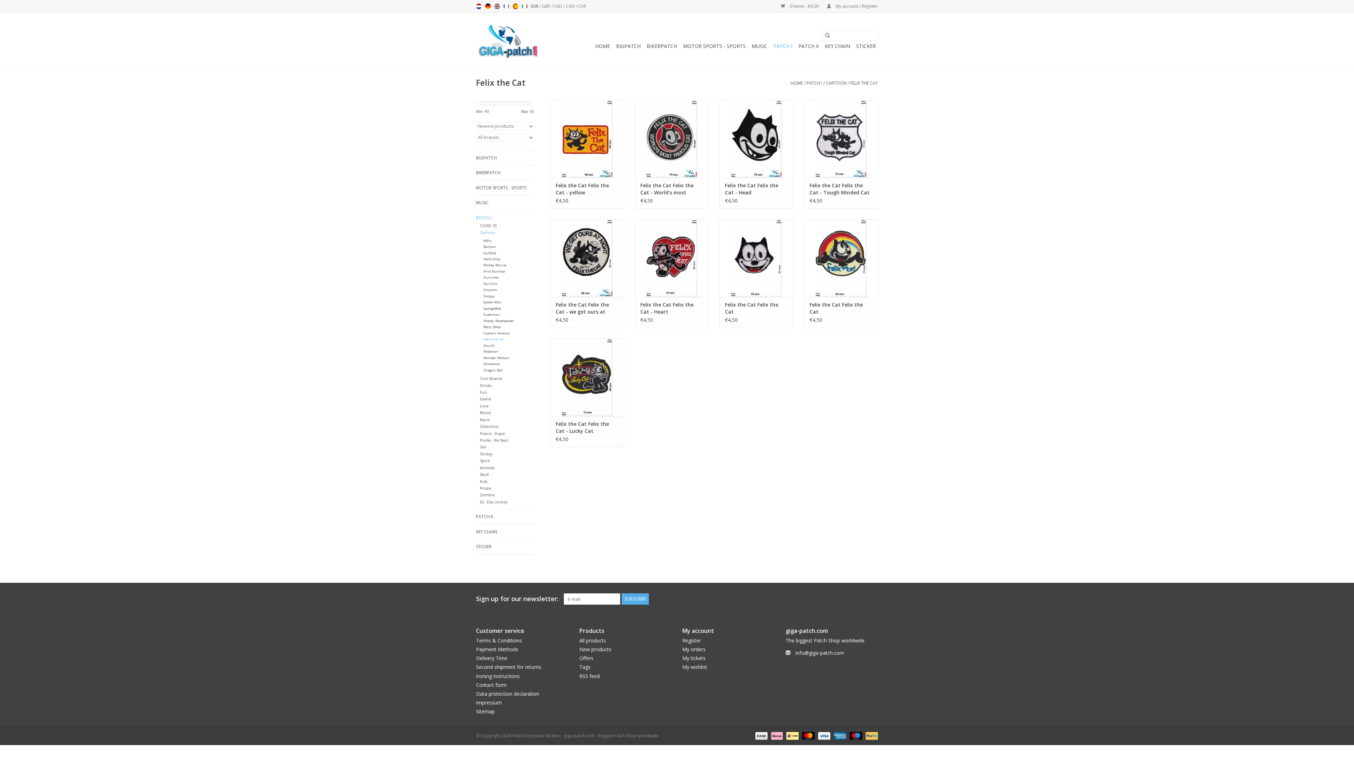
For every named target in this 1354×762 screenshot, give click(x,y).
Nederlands (479, 6)
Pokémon (490, 351)
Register (691, 640)
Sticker (866, 46)
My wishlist (694, 667)
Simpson (490, 290)
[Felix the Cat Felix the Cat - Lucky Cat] (587, 377)
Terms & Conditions (499, 640)
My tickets (694, 658)
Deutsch (488, 6)
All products (592, 640)
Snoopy (489, 296)
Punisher (491, 277)
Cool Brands (491, 378)
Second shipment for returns (508, 667)
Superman (491, 314)
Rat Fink (490, 284)
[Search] (825, 36)
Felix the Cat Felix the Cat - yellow (582, 189)
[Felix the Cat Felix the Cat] (756, 258)
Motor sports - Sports (714, 46)
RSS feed (589, 676)
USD (558, 6)
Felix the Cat (864, 83)
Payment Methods (497, 649)
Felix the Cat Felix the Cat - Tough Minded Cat (840, 189)
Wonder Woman (496, 358)
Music (759, 46)
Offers (586, 658)
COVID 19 (488, 225)
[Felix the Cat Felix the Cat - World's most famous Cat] (672, 139)
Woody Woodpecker (498, 321)
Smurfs (489, 345)
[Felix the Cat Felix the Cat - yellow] (587, 139)
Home (602, 46)
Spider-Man (492, 302)
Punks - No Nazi (494, 440)
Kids (483, 481)
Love (484, 406)
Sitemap (485, 711)
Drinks (486, 385)
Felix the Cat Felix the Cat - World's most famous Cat (667, 189)
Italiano (524, 6)
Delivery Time (491, 658)
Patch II (808, 46)
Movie (485, 412)
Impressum (489, 702)
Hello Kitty (491, 259)
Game (485, 398)
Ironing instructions (498, 676)
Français (506, 6)
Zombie (487, 494)
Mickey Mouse (494, 265)
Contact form (491, 685)
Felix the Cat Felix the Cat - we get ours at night (582, 308)
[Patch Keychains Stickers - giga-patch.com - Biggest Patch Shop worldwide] (507, 41)
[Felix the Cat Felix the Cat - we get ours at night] (587, 258)
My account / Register (856, 6)
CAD (571, 6)
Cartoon (836, 83)
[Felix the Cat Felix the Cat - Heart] (672, 258)
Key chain (837, 46)
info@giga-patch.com (819, 652)
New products (595, 649)
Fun (483, 392)
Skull (484, 474)
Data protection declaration (507, 693)
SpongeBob (492, 308)
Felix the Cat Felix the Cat (751, 308)
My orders (694, 649)
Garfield (489, 253)
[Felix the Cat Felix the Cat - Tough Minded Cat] (841, 139)
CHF (582, 6)
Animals (487, 467)
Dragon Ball (493, 370)
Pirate (485, 488)
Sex (483, 446)
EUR (535, 6)
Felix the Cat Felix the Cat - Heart (667, 308)
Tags (585, 667)
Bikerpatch (662, 46)
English (497, 6)
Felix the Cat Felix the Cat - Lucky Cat (582, 427)
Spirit (485, 460)
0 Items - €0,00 (804, 6)
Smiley (486, 453)
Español (515, 6)
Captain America (496, 333)
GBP (546, 6)
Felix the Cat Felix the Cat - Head (751, 189)
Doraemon (491, 364)
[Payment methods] (761, 735)
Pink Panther (494, 271)
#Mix (487, 240)
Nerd (484, 419)
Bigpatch (628, 46)
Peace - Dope (492, 433)
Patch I (782, 46)
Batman (489, 246)
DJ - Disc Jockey (493, 501)
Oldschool (489, 426)
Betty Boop (492, 327)
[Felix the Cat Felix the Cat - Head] (756, 139)
